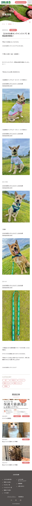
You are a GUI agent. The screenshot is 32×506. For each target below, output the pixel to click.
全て (6, 380)
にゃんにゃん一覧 (8, 487)
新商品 (5, 386)
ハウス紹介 (6, 493)
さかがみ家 (16, 475)
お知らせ (14, 380)
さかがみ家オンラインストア (22, 480)
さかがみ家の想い (8, 479)
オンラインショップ (21, 2)
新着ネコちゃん (7, 383)
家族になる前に (7, 482)
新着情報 (9, 24)
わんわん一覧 (7, 484)
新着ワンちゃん (17, 383)
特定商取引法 (21, 496)
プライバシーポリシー (11, 496)
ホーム (3, 24)
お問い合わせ (21, 486)
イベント (21, 380)
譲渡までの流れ (7, 490)
